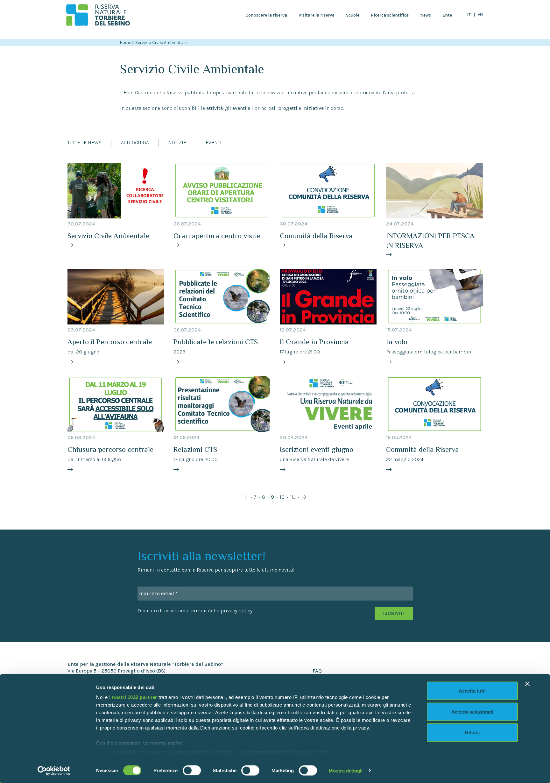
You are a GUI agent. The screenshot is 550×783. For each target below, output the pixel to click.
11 (291, 497)
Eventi (214, 142)
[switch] (192, 770)
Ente (447, 15)
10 (282, 497)
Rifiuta (472, 732)
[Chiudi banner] (527, 684)
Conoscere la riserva (266, 15)
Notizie (177, 142)
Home (125, 42)
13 (303, 497)
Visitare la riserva (317, 15)
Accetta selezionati (472, 711)
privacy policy (236, 611)
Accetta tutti (472, 691)
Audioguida (135, 142)
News (425, 15)
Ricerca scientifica (390, 15)
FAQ (317, 671)
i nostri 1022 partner (133, 697)
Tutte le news (84, 142)
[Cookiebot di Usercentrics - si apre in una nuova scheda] (54, 770)
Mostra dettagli (346, 770)
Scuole (352, 15)
